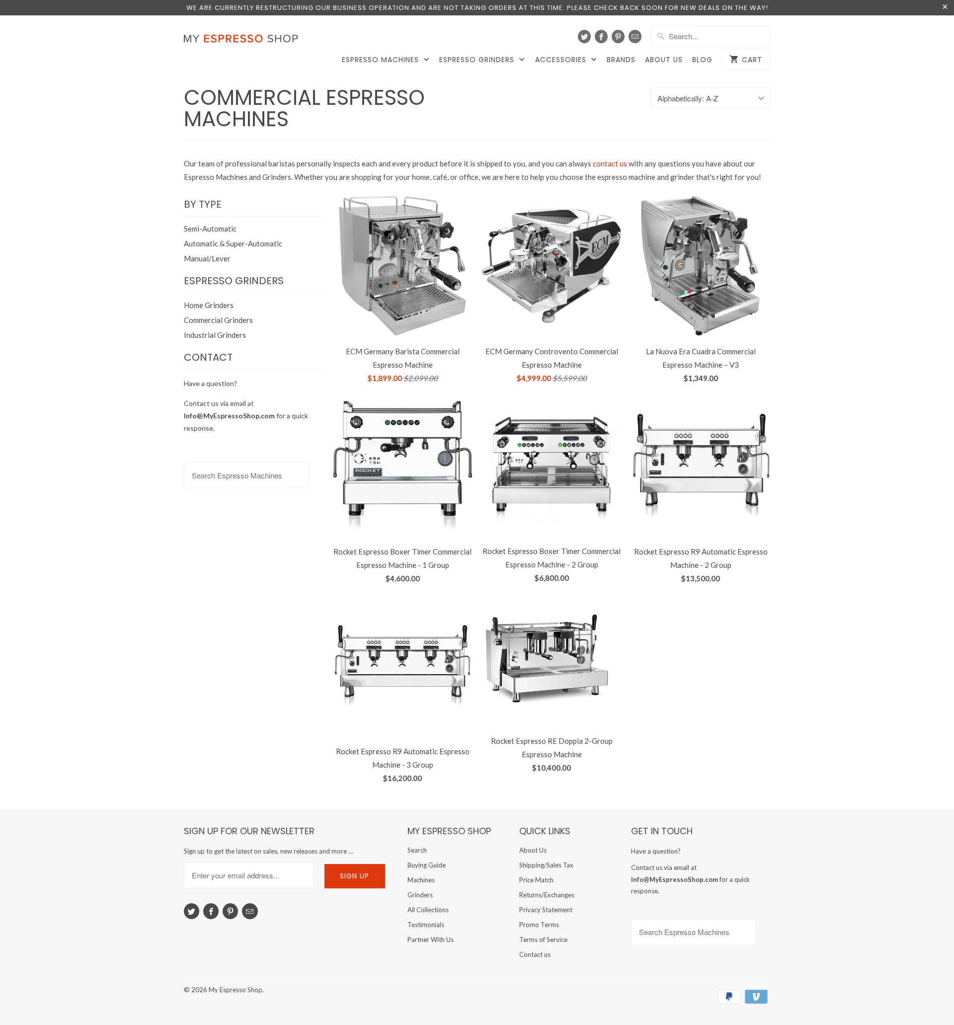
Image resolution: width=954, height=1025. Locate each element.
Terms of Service (543, 940)
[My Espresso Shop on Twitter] (584, 36)
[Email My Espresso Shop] (635, 36)
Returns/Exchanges (546, 895)
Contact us (535, 954)
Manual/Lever (207, 258)
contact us (610, 163)
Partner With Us (430, 940)
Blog (702, 60)
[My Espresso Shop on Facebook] (601, 36)
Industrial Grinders (215, 334)
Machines (421, 880)
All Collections (428, 910)
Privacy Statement (545, 910)
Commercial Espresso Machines (304, 108)
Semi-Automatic (210, 228)
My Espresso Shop (235, 990)
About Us (664, 60)
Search (417, 850)
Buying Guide (426, 865)
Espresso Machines (381, 60)
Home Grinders (209, 305)
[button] (953, 998)
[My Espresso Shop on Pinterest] (618, 36)
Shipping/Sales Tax (546, 865)
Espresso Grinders (478, 60)
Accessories (562, 60)
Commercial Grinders (218, 319)
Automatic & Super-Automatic (233, 243)
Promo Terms (539, 925)
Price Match (536, 880)
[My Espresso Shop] (243, 41)
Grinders (420, 895)
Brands (621, 60)
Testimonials (425, 925)
